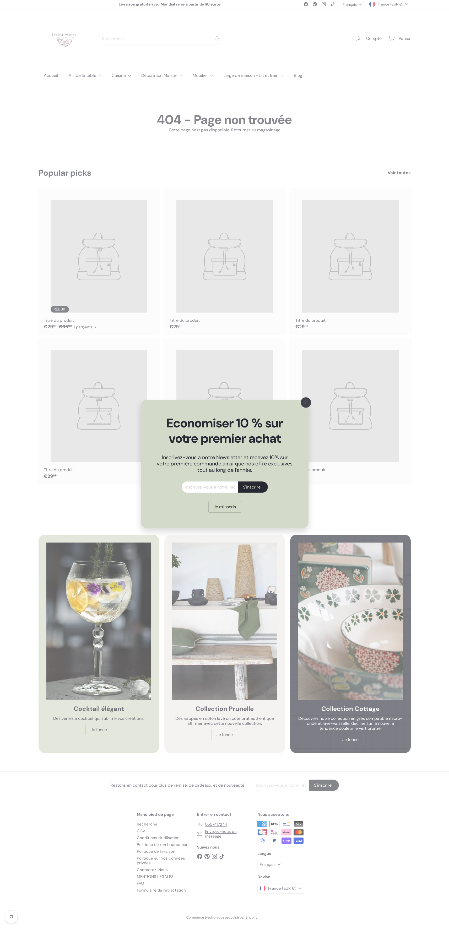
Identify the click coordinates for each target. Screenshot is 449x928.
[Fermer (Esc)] (306, 402)
